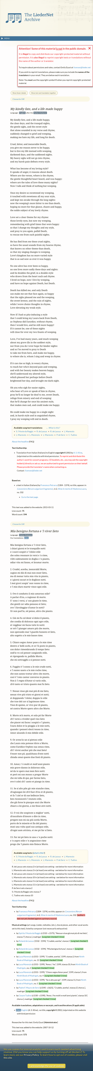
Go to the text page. (29, 497)
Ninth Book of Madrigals (28, 976)
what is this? (38, 853)
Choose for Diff (18, 524)
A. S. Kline (77, 452)
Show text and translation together (43, 93)
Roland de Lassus (26, 941)
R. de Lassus (42, 856)
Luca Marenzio (25, 956)
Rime (55, 915)
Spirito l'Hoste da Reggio (30, 933)
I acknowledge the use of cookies (46, 1065)
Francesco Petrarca (27, 911)
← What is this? (51, 428)
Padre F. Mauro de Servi (29, 988)
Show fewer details (19, 93)
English (24, 1010)
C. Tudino (73, 860)
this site (8, 1057)
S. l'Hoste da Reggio (24, 856)
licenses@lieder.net (82, 67)
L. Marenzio (69, 856)
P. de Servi (60, 860)
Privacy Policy (31, 1054)
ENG (26, 538)
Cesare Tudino (25, 995)
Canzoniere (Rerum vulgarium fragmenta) (35, 489)
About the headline (20, 900)
